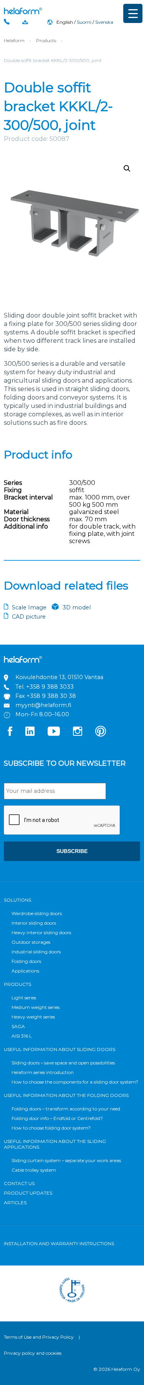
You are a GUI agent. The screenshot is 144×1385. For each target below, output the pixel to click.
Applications (25, 971)
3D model (77, 607)
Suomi (84, 22)
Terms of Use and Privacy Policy (39, 1337)
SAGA (18, 1026)
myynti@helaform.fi (43, 705)
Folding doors (26, 961)
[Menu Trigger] (132, 13)
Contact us (19, 1183)
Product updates (28, 1193)
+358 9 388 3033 (50, 686)
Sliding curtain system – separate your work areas (66, 1160)
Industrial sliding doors (36, 951)
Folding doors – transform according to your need (66, 1109)
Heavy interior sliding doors (41, 932)
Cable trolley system (34, 1170)
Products (46, 40)
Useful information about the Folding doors (66, 1095)
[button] (127, 168)
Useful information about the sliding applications (55, 1144)
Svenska (104, 22)
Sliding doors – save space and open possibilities (63, 1063)
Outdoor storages (31, 942)
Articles (15, 1202)
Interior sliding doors (34, 923)
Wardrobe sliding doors (37, 913)
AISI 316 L (22, 1036)
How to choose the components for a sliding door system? (75, 1082)
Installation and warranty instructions (59, 1243)
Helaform (23, 11)
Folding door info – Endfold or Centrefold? (57, 1118)
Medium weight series (36, 1007)
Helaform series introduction (43, 1072)
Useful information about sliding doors (59, 1049)
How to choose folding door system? (51, 1128)
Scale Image (29, 607)
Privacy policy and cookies (32, 1353)
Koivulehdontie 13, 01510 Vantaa (59, 677)
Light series (24, 997)
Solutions (17, 900)
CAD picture (29, 616)
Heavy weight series (33, 1017)
